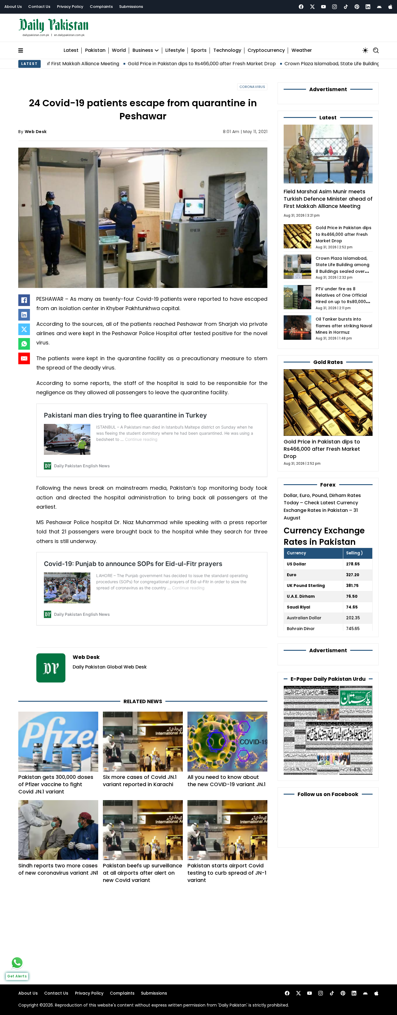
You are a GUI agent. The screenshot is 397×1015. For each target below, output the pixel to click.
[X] (24, 329)
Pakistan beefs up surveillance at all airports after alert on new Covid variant (142, 873)
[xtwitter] (312, 6)
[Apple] (390, 6)
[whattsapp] (17, 962)
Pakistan (95, 50)
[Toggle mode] (365, 50)
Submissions (131, 6)
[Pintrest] (357, 6)
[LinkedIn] (24, 315)
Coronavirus (252, 86)
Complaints (101, 6)
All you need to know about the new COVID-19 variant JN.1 (226, 780)
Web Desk (36, 132)
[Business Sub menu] (156, 50)
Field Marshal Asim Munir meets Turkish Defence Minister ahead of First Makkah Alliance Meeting (328, 199)
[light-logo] (55, 28)
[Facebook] (301, 6)
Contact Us (39, 6)
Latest (71, 50)
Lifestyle (175, 50)
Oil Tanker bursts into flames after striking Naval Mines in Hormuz (344, 325)
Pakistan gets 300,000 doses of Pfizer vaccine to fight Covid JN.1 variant (55, 784)
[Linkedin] (368, 6)
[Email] (24, 358)
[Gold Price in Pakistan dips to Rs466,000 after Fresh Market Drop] (328, 402)
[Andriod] (379, 6)
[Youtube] (323, 6)
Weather (302, 50)
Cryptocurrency (266, 50)
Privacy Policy (70, 6)
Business (143, 50)
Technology (227, 50)
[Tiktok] (346, 6)
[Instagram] (334, 6)
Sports (199, 50)
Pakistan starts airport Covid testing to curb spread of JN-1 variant (227, 873)
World (119, 50)
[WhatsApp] (24, 344)
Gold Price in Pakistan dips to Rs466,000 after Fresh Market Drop (163, 63)
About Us (13, 6)
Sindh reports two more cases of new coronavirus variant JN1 (58, 869)
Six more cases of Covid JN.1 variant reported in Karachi (140, 780)
